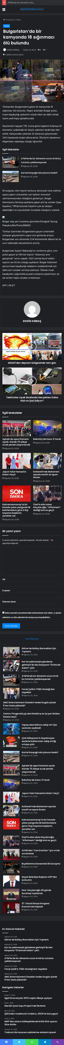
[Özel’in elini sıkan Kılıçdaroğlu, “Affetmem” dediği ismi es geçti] (47, 494)
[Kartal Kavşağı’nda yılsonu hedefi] (10, 176)
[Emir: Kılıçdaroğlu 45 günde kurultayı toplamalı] (11, 894)
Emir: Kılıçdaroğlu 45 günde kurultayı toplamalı (36, 892)
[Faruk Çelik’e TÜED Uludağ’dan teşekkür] (11, 693)
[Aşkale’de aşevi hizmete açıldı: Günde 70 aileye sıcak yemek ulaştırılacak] (16, 428)
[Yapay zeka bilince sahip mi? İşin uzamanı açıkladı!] (11, 729)
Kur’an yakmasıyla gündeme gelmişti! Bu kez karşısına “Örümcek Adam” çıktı (41, 664)
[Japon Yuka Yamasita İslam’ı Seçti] (16, 461)
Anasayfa (9, 19)
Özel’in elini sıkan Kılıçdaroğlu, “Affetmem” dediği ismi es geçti (47, 507)
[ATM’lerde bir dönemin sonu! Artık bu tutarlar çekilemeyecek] (10, 162)
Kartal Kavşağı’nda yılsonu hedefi (39, 172)
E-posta (6, 590)
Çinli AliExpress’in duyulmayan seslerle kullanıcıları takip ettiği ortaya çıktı (39, 741)
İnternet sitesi (9, 601)
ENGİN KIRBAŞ (13, 50)
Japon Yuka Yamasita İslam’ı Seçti (14, 473)
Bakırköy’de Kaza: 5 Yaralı (47, 439)
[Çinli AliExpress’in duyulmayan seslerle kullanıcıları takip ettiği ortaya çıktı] (11, 742)
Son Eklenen (32, 638)
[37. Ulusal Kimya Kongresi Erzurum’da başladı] (11, 907)
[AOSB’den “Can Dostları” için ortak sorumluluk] (11, 854)
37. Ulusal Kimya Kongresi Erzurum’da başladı (35, 905)
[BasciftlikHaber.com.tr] (32, 9)
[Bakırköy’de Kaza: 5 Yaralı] (47, 428)
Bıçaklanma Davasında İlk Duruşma (41, 863)
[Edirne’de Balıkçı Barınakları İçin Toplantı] (11, 652)
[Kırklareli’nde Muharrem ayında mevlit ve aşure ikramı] (47, 461)
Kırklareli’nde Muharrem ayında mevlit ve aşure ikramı (46, 474)
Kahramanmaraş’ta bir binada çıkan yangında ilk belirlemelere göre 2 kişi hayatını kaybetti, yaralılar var (16, 510)
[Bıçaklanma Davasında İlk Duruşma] (11, 867)
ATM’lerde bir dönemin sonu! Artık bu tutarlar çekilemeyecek (36, 2)
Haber (18, 19)
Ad (4, 579)
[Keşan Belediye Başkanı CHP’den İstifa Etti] (11, 881)
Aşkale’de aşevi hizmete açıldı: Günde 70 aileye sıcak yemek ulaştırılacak (16, 442)
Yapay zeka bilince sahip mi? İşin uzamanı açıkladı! (39, 726)
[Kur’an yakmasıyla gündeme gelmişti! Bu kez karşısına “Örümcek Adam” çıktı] (11, 665)
